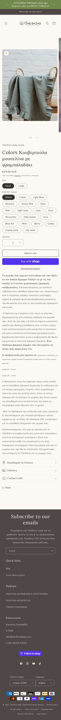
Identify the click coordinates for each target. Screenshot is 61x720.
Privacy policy (16, 709)
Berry (37, 223)
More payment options (30, 268)
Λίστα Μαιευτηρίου (15, 575)
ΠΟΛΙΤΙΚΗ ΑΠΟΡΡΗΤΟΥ (18, 600)
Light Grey (22, 210)
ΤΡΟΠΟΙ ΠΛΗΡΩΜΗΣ (17, 607)
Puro (50, 210)
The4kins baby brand (18, 705)
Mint (24, 223)
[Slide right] (37, 137)
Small (8, 186)
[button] (6, 23)
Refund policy (52, 705)
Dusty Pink (27, 204)
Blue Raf (9, 223)
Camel (22, 197)
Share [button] (8, 487)
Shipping (17, 175)
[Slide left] (24, 137)
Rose (43, 204)
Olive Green (30, 217)
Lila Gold (30, 230)
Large (21, 186)
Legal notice (41, 714)
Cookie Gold (11, 230)
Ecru (46, 217)
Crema (51, 223)
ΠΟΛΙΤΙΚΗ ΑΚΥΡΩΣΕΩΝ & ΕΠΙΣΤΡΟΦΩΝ (27, 594)
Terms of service (31, 709)
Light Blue (38, 197)
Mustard (9, 204)
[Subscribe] (51, 550)
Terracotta (10, 217)
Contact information (25, 714)
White (8, 197)
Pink (7, 210)
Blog (8, 568)
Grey (38, 210)
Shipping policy (47, 709)
